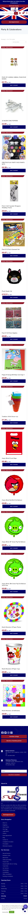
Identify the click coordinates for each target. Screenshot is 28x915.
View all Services (6, 851)
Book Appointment (14, 20)
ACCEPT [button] (11, 912)
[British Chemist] (14, 8)
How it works (6, 825)
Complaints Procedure (8, 840)
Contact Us (5, 838)
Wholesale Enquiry (14, 4)
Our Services (6, 866)
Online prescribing (7, 858)
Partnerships (6, 868)
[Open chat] (25, 907)
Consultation (6, 870)
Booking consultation (8, 874)
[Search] (16, 11)
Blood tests (5, 856)
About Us (5, 821)
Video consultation (7, 872)
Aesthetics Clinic (6, 853)
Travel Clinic (5, 864)
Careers (4, 831)
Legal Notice (6, 829)
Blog (4, 836)
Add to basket (14, 83)
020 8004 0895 (11, 754)
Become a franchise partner (14, 739)
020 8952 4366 (11, 763)
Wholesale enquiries (7, 844)
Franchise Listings (14, 734)
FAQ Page (5, 827)
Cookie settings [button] (5, 912)
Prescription (5, 842)
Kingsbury (5, 823)
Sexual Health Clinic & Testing (10, 862)
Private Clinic (6, 860)
